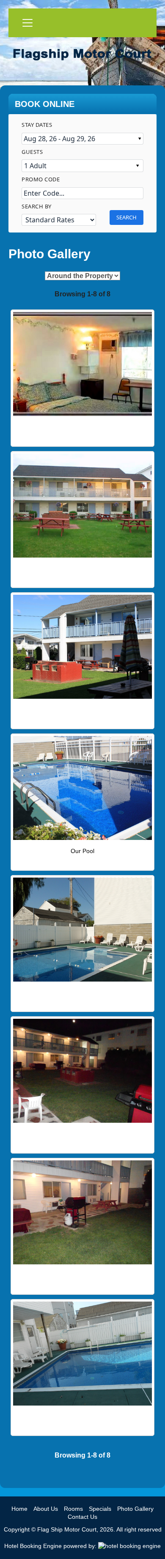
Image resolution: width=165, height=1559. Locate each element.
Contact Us (82, 1516)
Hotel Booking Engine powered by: (51, 1546)
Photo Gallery (135, 1508)
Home (19, 1508)
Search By (37, 206)
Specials (100, 1508)
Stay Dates (37, 125)
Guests (32, 152)
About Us (45, 1508)
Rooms (73, 1508)
